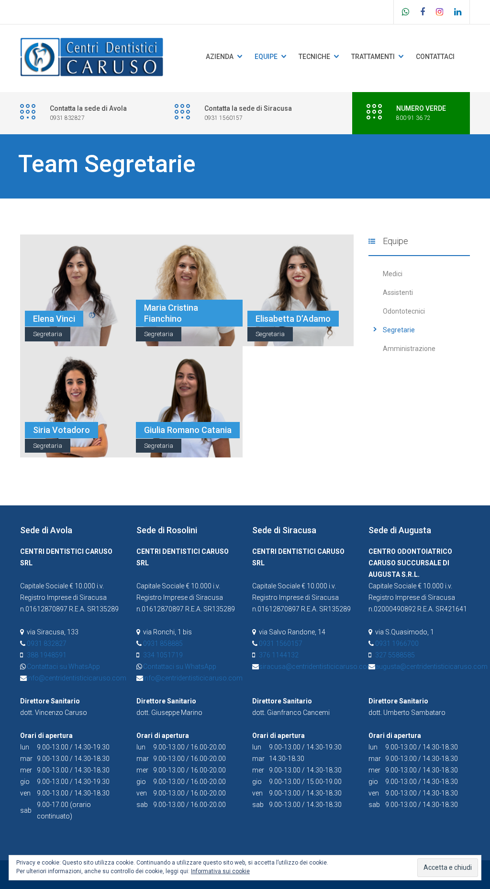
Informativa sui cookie (220, 871)
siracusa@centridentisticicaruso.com (316, 666)
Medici (392, 274)
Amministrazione (409, 348)
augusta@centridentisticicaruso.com (431, 666)
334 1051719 (163, 655)
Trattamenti (373, 56)
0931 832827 (47, 643)
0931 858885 (163, 643)
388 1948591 (47, 655)
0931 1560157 (280, 643)
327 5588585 (395, 655)
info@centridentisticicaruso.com (76, 678)
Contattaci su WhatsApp (63, 666)
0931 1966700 (397, 643)
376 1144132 (279, 655)
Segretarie (399, 330)
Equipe (266, 56)
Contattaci (435, 56)
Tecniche (314, 56)
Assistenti (398, 292)
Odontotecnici (404, 311)
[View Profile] (75, 266)
